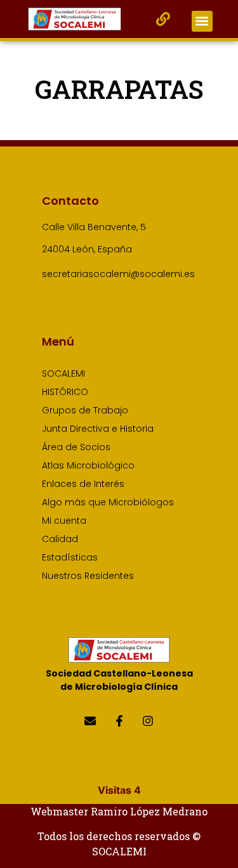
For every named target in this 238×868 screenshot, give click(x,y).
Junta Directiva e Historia (98, 428)
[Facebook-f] (119, 721)
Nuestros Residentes (88, 575)
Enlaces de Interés (83, 483)
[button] (202, 21)
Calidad (60, 539)
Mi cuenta (64, 520)
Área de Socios (76, 447)
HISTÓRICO (65, 391)
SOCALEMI (63, 373)
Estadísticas (70, 557)
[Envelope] (90, 721)
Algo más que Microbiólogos (108, 502)
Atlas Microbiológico (88, 465)
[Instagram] (147, 721)
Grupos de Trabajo (85, 410)
